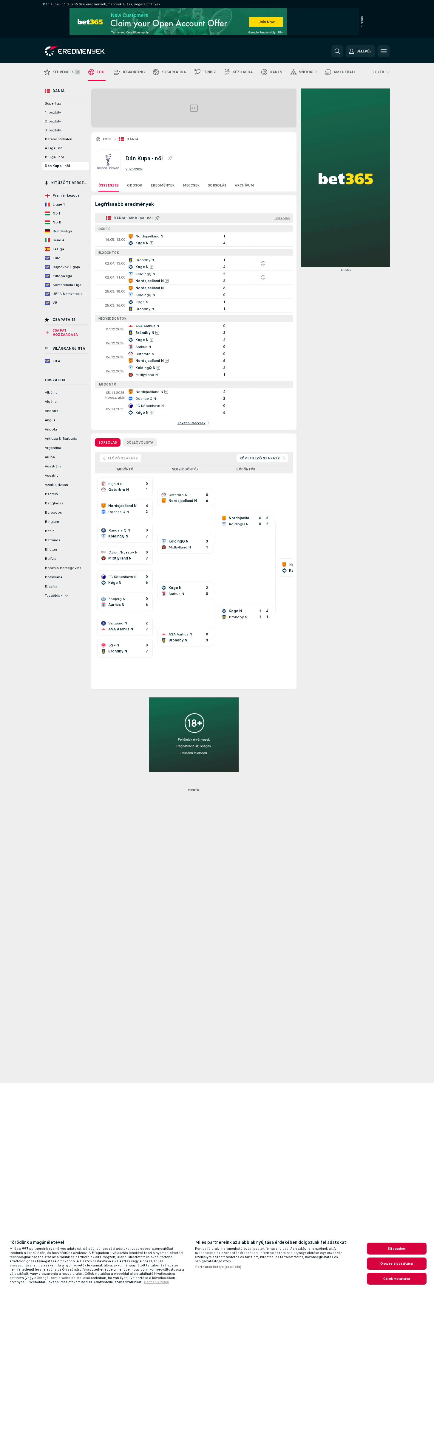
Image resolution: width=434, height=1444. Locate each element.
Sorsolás (217, 185)
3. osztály (53, 130)
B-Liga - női (54, 157)
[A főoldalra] (86, 51)
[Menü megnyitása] (384, 51)
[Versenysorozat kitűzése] (170, 158)
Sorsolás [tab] (107, 442)
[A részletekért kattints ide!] (194, 239)
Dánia (132, 139)
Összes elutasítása (396, 1263)
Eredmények (162, 185)
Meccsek (191, 185)
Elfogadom (396, 1248)
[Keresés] (337, 51)
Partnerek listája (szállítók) (218, 1267)
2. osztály (53, 121)
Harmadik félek (156, 1282)
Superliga (53, 103)
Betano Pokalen (58, 139)
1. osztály (53, 112)
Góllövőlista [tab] (139, 442)
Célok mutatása (396, 1279)
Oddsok (134, 185)
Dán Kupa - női (57, 166)
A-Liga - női (54, 148)
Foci (107, 139)
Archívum (244, 185)
